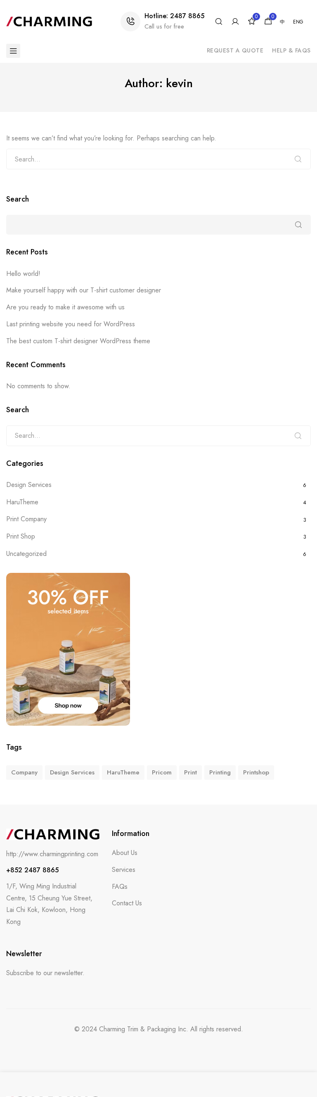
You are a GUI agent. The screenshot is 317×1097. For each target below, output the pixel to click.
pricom (162, 772)
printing (220, 772)
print (190, 772)
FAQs (120, 886)
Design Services (29, 484)
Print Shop (20, 536)
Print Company (26, 519)
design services (72, 772)
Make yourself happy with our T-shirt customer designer (83, 290)
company (24, 772)
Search (17, 199)
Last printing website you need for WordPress (70, 324)
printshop (256, 772)
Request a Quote (235, 50)
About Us (124, 852)
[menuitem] (282, 22)
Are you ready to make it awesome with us (65, 307)
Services (123, 869)
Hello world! (23, 273)
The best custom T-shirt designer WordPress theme (78, 341)
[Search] (298, 159)
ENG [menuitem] (298, 22)
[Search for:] (158, 159)
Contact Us (127, 903)
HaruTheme (22, 502)
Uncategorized (26, 553)
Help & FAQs (291, 50)
